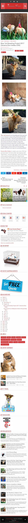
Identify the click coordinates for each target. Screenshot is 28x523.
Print (22, 50)
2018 (3, 299)
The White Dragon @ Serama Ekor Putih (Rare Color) (16, 469)
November (6, 302)
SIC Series (13, 339)
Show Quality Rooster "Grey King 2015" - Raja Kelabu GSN (16, 508)
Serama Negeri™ (10, 518)
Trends (15, 342)
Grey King (3, 337)
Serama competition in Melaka (13, 484)
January (6, 319)
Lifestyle (18, 337)
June (5, 313)
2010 (3, 331)
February (6, 318)
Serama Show (4, 342)
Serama (19, 339)
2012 (3, 328)
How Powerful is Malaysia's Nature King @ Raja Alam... (15, 309)
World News (16, 170)
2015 (3, 323)
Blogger (17, 521)
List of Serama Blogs (11, 452)
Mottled (23, 337)
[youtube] (17, 1)
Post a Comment (7, 208)
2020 (3, 297)
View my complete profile (7, 243)
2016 (3, 321)
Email (4, 52)
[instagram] (14, 1)
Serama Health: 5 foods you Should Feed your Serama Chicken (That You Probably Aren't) (16, 435)
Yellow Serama (23, 170)
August (6, 304)
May (5, 315)
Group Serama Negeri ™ (15, 229)
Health (8, 337)
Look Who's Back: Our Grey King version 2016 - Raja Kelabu (16, 382)
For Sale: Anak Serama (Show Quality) (15, 477)
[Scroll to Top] (25, 519)
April (5, 316)
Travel (11, 342)
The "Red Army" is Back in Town (14, 492)
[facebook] (10, 1)
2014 (3, 324)
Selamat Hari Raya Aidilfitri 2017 (12, 198)
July (5, 311)
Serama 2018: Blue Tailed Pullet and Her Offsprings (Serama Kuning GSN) (16, 461)
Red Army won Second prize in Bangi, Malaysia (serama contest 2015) (15, 444)
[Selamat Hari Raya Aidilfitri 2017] (14, 195)
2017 (3, 301)
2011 (3, 329)
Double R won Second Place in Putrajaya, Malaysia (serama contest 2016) (16, 376)
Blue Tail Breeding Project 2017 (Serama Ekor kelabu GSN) (16, 499)
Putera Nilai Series (5, 339)
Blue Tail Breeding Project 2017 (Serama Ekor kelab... (15, 306)
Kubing (13, 337)
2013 (3, 326)
